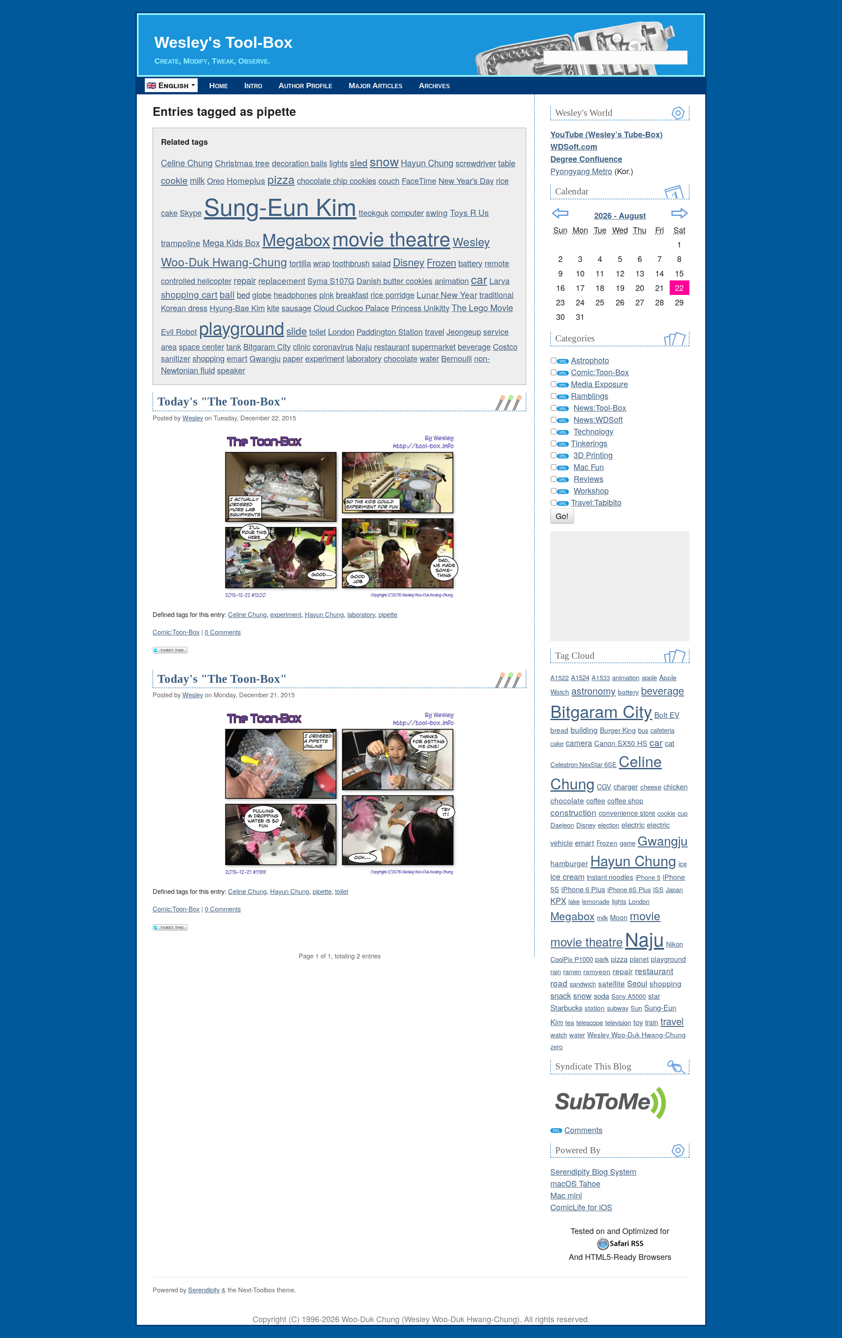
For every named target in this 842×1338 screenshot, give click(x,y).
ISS (658, 889)
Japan (674, 889)
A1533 (601, 677)
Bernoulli (456, 358)
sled (358, 162)
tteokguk (374, 212)
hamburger (569, 862)
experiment (324, 358)
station (595, 1007)
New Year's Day (466, 180)
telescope (589, 1022)
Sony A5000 (628, 996)
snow (384, 161)
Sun (636, 1007)
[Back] (560, 213)
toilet (317, 331)
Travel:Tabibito (596, 502)
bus (643, 730)
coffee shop (625, 800)
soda (601, 995)
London (341, 331)
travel (434, 331)
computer (407, 212)
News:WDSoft (598, 419)
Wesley (192, 417)
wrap (321, 263)
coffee (595, 800)
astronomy (593, 690)
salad (381, 263)
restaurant (392, 346)
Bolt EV (666, 714)
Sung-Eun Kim (280, 205)
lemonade (596, 901)
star (654, 995)
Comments (583, 1129)
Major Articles (376, 85)
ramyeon (596, 971)
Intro (253, 85)
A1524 (580, 677)
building (584, 729)
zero (556, 1046)
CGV (604, 786)
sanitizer (175, 358)
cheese (650, 786)
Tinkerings (589, 442)
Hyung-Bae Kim (237, 307)
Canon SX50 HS (620, 743)
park (602, 959)
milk (197, 180)
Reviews (588, 478)
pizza (281, 179)
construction (573, 812)
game (627, 842)
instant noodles (610, 877)
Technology (594, 431)
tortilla (300, 263)
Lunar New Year (447, 294)
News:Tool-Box (600, 407)
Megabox (296, 239)
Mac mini (566, 1195)
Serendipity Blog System (593, 1171)
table (506, 163)
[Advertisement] (619, 586)
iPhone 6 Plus (583, 889)
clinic (301, 346)
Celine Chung (187, 162)
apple (649, 677)
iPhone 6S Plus (629, 889)
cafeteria (662, 730)
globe (261, 294)
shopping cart (189, 294)
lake (574, 901)
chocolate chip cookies (336, 180)
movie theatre (391, 238)
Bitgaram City (267, 346)
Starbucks (566, 1007)
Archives (434, 85)
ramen (572, 971)
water (429, 358)
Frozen (441, 262)
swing (437, 212)
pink (326, 294)
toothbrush (351, 263)
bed (243, 294)
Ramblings (589, 395)
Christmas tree (242, 163)
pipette (387, 614)
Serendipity (204, 1289)
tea (569, 1022)
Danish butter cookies (394, 280)
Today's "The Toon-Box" (222, 401)
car (479, 279)
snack (560, 995)
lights (338, 163)
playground (241, 327)
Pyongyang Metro (581, 170)
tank (233, 346)
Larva (499, 280)
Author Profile (305, 85)
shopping (209, 358)
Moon (619, 917)
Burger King (618, 730)
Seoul (637, 983)
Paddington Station (390, 331)
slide (296, 330)
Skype (191, 212)
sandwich (583, 983)
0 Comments (223, 631)
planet (639, 959)
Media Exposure (599, 383)
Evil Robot (179, 331)
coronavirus (333, 346)
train (651, 1022)
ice (682, 863)
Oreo (216, 180)
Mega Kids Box (231, 242)
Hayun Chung (427, 162)
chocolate (400, 358)
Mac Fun (589, 466)
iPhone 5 (647, 877)
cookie (174, 180)
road (558, 983)
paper (293, 358)
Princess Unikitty (420, 307)
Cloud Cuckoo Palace (351, 307)
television (618, 1022)
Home (218, 85)
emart (237, 358)
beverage (474, 346)
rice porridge (392, 294)
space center (201, 346)
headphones (295, 294)
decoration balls (299, 163)
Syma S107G (330, 280)
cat (669, 743)
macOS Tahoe (575, 1183)
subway (617, 1007)
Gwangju (265, 358)
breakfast (352, 294)
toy (638, 1022)
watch (558, 1034)
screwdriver (476, 163)
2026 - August (620, 215)
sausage (296, 307)
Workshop (591, 490)
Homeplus (246, 180)
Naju (364, 346)
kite (273, 307)
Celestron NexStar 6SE (583, 764)
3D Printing (593, 454)
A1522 (559, 677)
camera (579, 742)
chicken (676, 786)
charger (626, 786)
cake (557, 743)
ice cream (567, 876)
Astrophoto (590, 360)
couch (389, 180)
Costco (505, 346)
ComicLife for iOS (581, 1206)
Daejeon (562, 824)
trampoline (180, 242)
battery (470, 263)
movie (645, 915)
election (608, 824)
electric (633, 824)
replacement (281, 280)
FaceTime (419, 180)
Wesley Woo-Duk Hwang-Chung (636, 1034)
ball (227, 294)
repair (245, 280)
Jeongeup (463, 331)
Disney (409, 262)
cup (683, 813)
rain (555, 971)
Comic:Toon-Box (176, 631)
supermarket (434, 346)
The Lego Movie (482, 307)
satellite (611, 983)
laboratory (364, 358)
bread (559, 730)
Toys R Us (469, 212)
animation (452, 280)
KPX (558, 900)
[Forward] (679, 213)
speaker (231, 370)
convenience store (627, 813)
